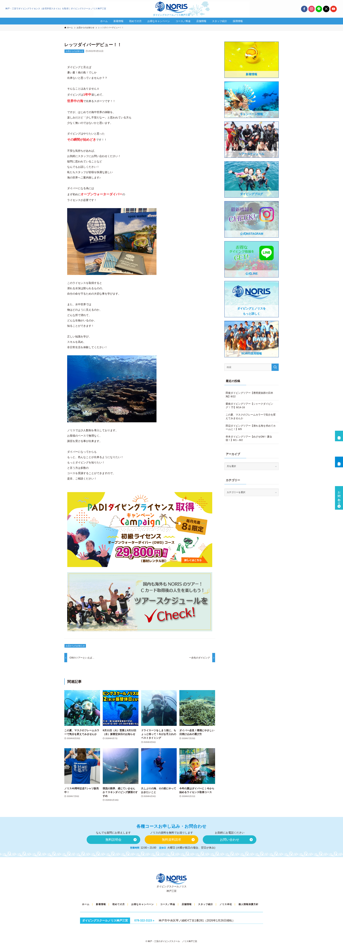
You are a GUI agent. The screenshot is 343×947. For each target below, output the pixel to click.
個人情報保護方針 (248, 904)
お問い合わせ (339, 496)
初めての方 (118, 904)
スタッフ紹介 (205, 904)
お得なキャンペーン (142, 904)
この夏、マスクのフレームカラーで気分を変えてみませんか (251, 416)
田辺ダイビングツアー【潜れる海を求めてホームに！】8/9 (251, 427)
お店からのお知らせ (74, 51)
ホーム (86, 904)
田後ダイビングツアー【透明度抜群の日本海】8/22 (249, 394)
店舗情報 (187, 904)
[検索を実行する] (275, 367)
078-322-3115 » (144, 920)
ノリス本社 (226, 904)
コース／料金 (167, 904)
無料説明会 (339, 434)
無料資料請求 (339, 460)
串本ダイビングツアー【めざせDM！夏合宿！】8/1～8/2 (249, 438)
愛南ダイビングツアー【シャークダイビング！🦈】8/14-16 (249, 405)
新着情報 (101, 904)
